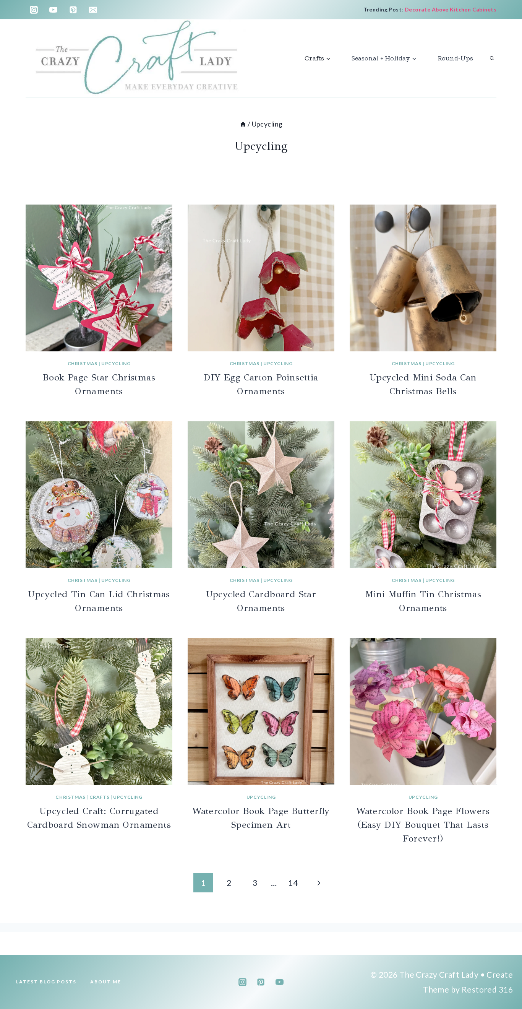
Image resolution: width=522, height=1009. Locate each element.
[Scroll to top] (502, 978)
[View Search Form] (491, 58)
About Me (105, 982)
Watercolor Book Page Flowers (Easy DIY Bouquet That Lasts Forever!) (423, 824)
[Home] (243, 124)
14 (293, 882)
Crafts (99, 797)
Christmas (82, 363)
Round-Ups (455, 58)
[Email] (93, 10)
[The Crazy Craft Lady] (137, 58)
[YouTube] (53, 10)
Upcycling (115, 363)
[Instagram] (34, 10)
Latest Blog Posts (46, 982)
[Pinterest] (73, 10)
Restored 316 (487, 989)
